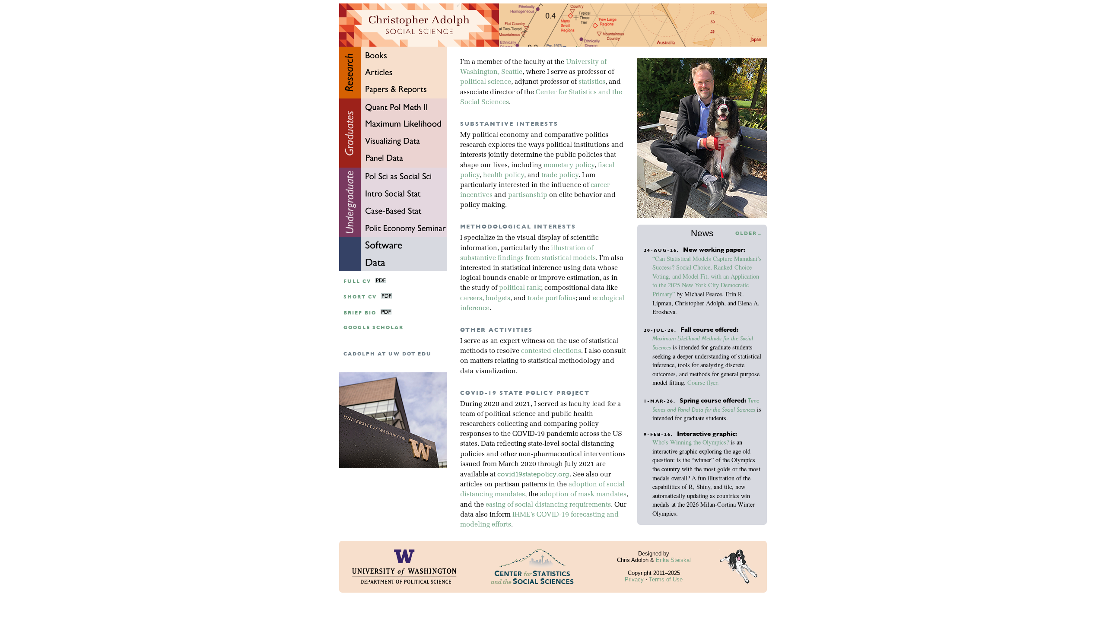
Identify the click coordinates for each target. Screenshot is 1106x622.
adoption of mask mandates (583, 494)
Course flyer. (703, 382)
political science (485, 82)
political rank (520, 288)
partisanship (527, 195)
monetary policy (568, 165)
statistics (591, 82)
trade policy (559, 175)
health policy (503, 175)
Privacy (634, 579)
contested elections (551, 351)
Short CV (360, 297)
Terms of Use (666, 579)
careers (471, 298)
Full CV (357, 281)
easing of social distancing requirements (548, 504)
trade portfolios (551, 298)
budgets (498, 298)
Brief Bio (359, 313)
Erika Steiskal (673, 560)
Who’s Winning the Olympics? (690, 442)
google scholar (373, 327)
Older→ (749, 233)
